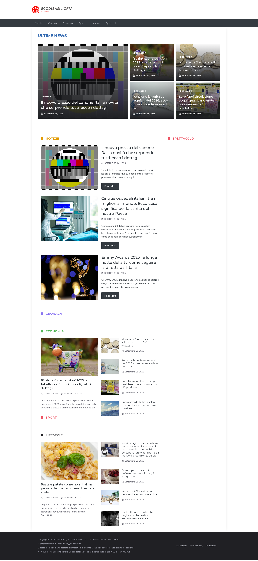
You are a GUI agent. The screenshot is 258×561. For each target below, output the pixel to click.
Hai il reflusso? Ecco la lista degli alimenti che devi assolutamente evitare (137, 515)
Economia (68, 23)
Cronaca (52, 23)
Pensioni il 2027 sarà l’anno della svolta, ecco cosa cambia (139, 493)
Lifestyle (95, 23)
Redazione (211, 545)
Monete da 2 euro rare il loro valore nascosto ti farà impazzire (197, 66)
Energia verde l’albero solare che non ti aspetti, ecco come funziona (139, 405)
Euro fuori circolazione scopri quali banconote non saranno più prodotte (139, 384)
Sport (82, 23)
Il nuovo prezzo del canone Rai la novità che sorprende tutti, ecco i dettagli (79, 105)
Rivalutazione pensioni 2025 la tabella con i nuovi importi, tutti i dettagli (66, 384)
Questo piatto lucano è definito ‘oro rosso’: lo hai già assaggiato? (138, 473)
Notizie (38, 23)
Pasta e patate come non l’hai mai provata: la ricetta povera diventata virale (68, 488)
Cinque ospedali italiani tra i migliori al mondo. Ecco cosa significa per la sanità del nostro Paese (129, 206)
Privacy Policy (196, 545)
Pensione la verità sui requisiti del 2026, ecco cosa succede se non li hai (140, 363)
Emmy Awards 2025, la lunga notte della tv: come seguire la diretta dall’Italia (129, 262)
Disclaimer (181, 545)
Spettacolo (111, 23)
